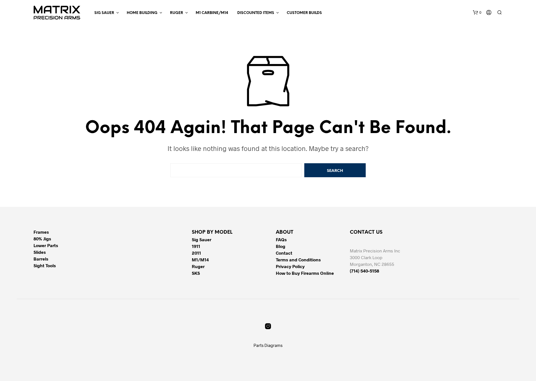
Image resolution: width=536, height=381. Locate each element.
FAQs (281, 239)
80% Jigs (42, 238)
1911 (196, 246)
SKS (196, 273)
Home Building (142, 13)
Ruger (176, 13)
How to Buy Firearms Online (305, 273)
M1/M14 (200, 259)
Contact (284, 252)
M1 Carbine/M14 (212, 13)
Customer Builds (304, 13)
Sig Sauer (104, 13)
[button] (477, 12)
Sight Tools (45, 265)
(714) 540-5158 (364, 270)
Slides (40, 252)
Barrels (41, 258)
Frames (41, 232)
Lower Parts (46, 245)
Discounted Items (255, 13)
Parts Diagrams (268, 345)
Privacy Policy (290, 266)
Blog (280, 246)
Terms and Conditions (298, 259)
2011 (196, 252)
